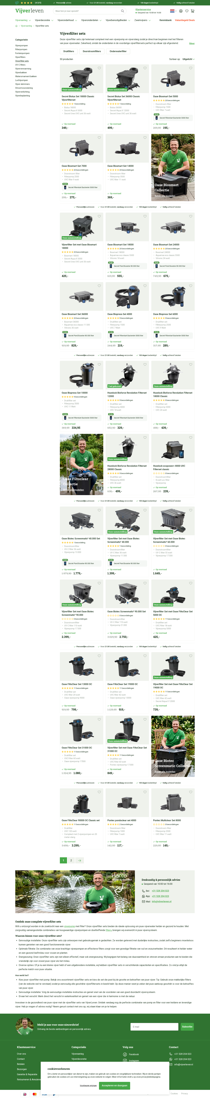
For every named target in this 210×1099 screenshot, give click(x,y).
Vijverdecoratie (79, 1059)
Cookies (174, 1093)
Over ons (21, 1053)
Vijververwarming (23, 69)
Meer (192, 43)
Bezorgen (22, 1069)
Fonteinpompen (22, 53)
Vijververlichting (22, 92)
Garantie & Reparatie (27, 1074)
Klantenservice (143, 9)
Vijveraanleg (26, 26)
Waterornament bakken (26, 76)
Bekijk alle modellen (165, 196)
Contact (21, 1059)
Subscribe (187, 1026)
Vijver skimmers (22, 84)
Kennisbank (166, 20)
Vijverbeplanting (22, 96)
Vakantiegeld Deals (185, 20)
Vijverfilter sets (22, 61)
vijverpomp (69, 926)
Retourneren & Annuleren (29, 1079)
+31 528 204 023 (160, 890)
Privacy (184, 1093)
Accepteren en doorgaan (114, 1085)
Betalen (21, 1064)
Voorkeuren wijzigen (88, 1085)
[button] (68, 104)
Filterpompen (21, 49)
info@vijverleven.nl (161, 901)
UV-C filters (20, 65)
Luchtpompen (21, 80)
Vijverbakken (21, 72)
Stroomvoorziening (24, 88)
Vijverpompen (21, 45)
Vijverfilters (20, 57)
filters (109, 930)
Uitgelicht (188, 59)
